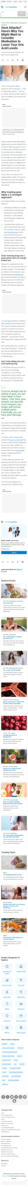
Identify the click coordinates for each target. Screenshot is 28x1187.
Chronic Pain (20, 1047)
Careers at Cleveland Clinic (8, 1117)
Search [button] (21, 13)
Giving (2, 1119)
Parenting (4, 1068)
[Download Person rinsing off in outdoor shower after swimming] (14, 892)
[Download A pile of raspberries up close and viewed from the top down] (14, 723)
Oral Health (21, 1064)
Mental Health (21, 997)
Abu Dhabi (9, 1)
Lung (15, 1064)
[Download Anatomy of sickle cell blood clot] (14, 690)
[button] (25, 7)
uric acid (15, 147)
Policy (13, 134)
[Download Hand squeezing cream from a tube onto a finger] (14, 823)
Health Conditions (14, 22)
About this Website (6, 1141)
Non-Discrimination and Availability (10, 1156)
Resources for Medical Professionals (10, 1129)
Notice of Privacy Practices (8, 1154)
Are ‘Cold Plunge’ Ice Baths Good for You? (12, 637)
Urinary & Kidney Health (13, 1080)
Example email (5, 549)
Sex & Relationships (16, 1076)
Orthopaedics (12, 634)
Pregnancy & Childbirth (15, 1068)
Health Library (4, 1125)
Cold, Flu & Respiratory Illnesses (9, 1052)
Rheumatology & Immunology (16, 601)
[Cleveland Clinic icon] (2, 7)
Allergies (12, 1043)
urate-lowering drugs (11, 232)
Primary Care (16, 699)
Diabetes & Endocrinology (8, 1056)
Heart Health (21, 985)
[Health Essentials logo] (11, 7)
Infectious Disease (6, 1064)
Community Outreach (6, 1121)
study (9, 321)
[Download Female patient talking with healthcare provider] (14, 658)
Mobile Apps (4, 1163)
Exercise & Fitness (7, 985)
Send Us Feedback (6, 1139)
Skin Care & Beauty (7, 902)
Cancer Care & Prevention (8, 1047)
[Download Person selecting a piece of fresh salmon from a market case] (14, 925)
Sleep (3, 1080)
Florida (20, 1)
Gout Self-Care (8, 603)
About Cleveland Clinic (7, 1115)
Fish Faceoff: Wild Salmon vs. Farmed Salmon (13, 938)
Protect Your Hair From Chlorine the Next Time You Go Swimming (14, 906)
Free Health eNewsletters (7, 1127)
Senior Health (5, 1076)
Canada (15, 1)
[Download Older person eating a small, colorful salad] (14, 591)
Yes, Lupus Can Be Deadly (12, 670)
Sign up (14, 552)
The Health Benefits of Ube (12, 875)
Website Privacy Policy (7, 1152)
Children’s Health (21, 971)
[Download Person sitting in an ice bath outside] (14, 624)
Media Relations (5, 1132)
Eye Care (16, 1060)
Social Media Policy (6, 1145)
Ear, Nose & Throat (6, 1060)
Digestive (19, 1056)
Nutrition (13, 733)
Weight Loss (5, 1084)
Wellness (7, 1032)
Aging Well (4, 1043)
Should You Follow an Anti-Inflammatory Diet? (12, 769)
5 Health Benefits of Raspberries (10, 736)
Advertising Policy (5, 1143)
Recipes (4, 1072)
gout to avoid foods (16, 440)
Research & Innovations (7, 1123)
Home (2, 1113)
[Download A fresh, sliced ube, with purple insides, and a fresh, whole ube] (14, 862)
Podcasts (3, 1165)
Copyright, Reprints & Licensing (9, 1147)
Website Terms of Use (7, 1150)
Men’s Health (7, 997)
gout (18, 89)
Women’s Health (14, 799)
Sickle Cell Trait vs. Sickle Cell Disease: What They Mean (13, 702)
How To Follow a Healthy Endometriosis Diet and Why (12, 802)
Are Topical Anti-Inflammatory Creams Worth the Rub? (13, 836)
